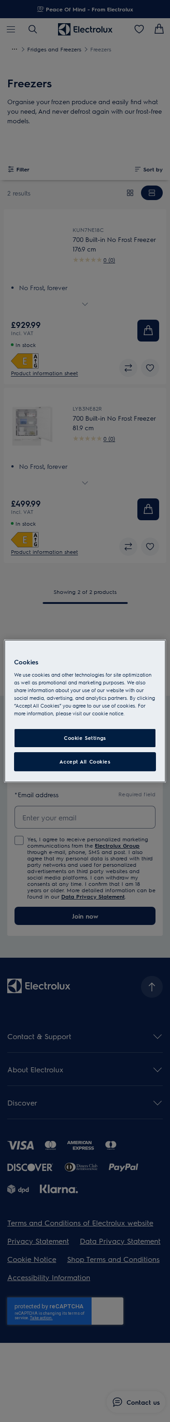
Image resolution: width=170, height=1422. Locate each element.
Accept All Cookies (84, 761)
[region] (84, 711)
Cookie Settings (85, 738)
